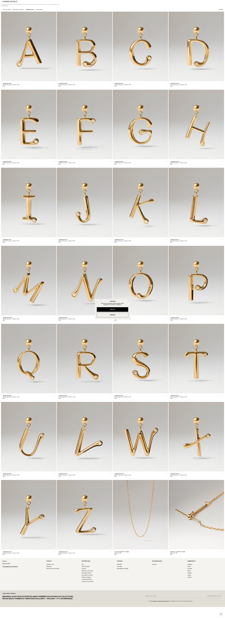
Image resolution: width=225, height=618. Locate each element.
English (112, 309)
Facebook (189, 568)
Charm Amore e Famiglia (18, 9)
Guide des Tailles (86, 566)
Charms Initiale (30, 9)
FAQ (83, 564)
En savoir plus (4, 5)
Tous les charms (6, 9)
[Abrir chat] (221, 614)
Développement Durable (122, 568)
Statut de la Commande (87, 571)
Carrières (154, 564)
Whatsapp (48, 566)
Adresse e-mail (50, 564)
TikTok (188, 566)
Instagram (189, 564)
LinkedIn (189, 577)
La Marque (119, 566)
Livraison (84, 568)
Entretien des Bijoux (86, 577)
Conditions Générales (87, 579)
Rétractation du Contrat (87, 575)
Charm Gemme (39, 9)
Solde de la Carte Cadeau (88, 581)
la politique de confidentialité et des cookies (160, 601)
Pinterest (189, 573)
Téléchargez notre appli (8, 566)
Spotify (189, 571)
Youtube (189, 575)
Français (112, 314)
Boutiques (119, 564)
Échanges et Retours (86, 573)
